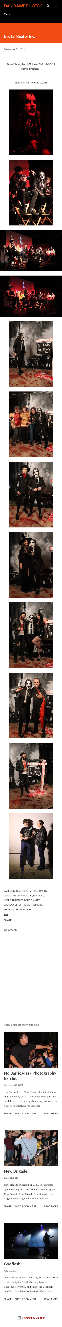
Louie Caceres (13, 904)
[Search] (48, 6)
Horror (38, 895)
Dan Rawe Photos (23, 5)
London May (32, 900)
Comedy (42, 891)
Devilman (10, 895)
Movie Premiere (32, 904)
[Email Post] (6, 916)
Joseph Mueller (13, 900)
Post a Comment (25, 1113)
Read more (51, 1113)
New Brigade (15, 1171)
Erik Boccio (24, 895)
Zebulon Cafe (22, 909)
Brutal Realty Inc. (24, 891)
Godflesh (12, 1263)
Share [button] (8, 920)
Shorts (8, 909)
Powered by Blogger (33, 1317)
